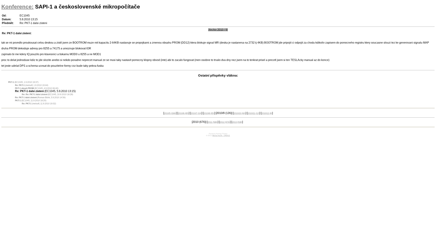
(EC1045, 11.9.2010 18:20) (30, 100)
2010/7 (196, 113)
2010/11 (253, 113)
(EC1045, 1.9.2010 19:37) (23, 82)
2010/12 (266, 113)
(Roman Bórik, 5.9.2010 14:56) (40, 97)
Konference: (17, 7)
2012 (225, 122)
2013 (237, 122)
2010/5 (170, 113)
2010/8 (209, 113)
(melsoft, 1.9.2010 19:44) (31, 85)
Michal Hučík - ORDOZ (221, 135)
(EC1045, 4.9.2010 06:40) (36, 88)
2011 (213, 122)
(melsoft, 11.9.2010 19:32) (39, 103)
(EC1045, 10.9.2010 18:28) (47, 94)
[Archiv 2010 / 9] (218, 29)
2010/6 (183, 113)
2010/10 (240, 113)
